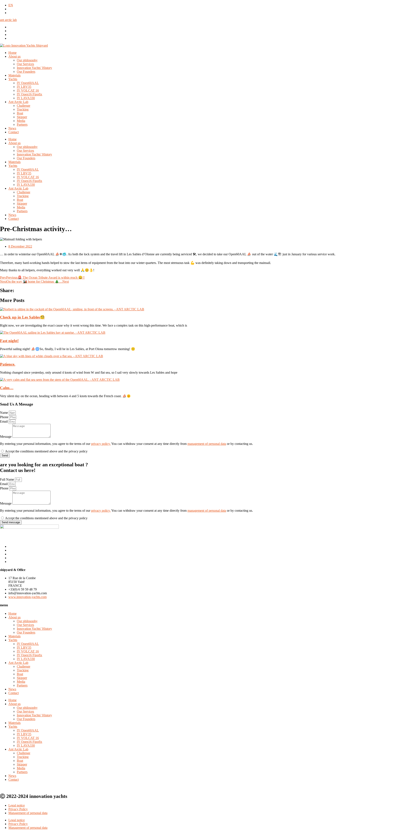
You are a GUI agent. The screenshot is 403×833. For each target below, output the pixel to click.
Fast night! (9, 341)
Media (21, 121)
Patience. (7, 364)
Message (6, 436)
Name (4, 412)
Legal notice (16, 805)
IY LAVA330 (26, 98)
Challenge (23, 105)
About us (14, 56)
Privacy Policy (18, 809)
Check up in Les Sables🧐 (22, 317)
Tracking (23, 109)
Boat (20, 113)
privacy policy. (101, 443)
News (12, 128)
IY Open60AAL (28, 83)
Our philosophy (27, 60)
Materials (14, 75)
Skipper (22, 117)
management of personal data (206, 443)
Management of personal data (27, 813)
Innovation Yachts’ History (34, 68)
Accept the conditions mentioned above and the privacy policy (46, 451)
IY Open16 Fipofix (29, 94)
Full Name (7, 479)
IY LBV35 (24, 86)
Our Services (25, 64)
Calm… (6, 388)
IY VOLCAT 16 (28, 90)
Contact (13, 132)
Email (4, 421)
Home (12, 52)
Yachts (12, 79)
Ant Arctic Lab (18, 102)
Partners (22, 124)
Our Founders (26, 71)
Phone (4, 417)
